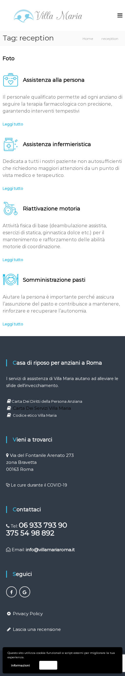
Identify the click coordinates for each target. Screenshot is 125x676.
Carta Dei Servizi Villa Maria (42, 408)
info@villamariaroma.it (50, 549)
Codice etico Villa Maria (35, 415)
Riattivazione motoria (51, 208)
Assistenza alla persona (54, 80)
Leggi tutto (13, 124)
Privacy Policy (28, 613)
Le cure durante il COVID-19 (39, 485)
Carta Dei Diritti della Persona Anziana (47, 401)
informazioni (20, 665)
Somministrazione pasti (54, 280)
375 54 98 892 (30, 533)
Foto (9, 58)
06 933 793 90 (43, 525)
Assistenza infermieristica (57, 144)
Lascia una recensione (37, 629)
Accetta (48, 665)
